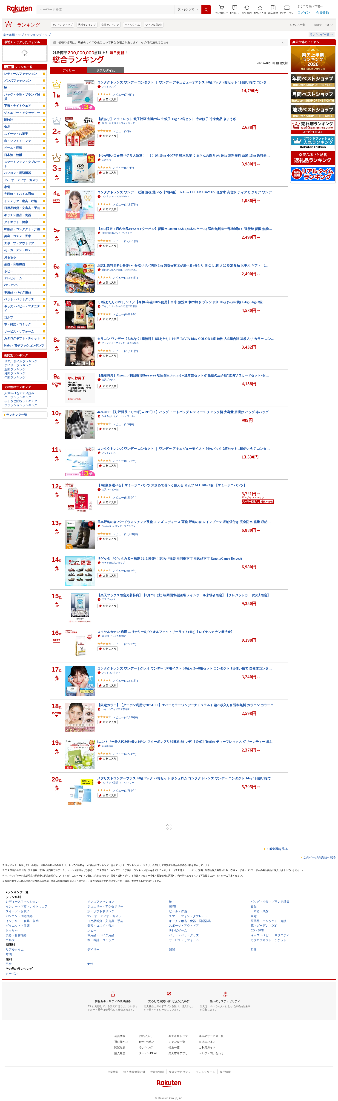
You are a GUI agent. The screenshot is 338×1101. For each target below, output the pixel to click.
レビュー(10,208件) (125, 534)
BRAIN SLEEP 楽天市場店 (115, 1002)
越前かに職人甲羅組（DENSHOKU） (121, 269)
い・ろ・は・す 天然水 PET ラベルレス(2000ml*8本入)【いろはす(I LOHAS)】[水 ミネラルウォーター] (172, 961)
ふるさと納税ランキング (20, 409)
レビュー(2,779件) (124, 644)
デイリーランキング (17, 373)
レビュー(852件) (123, 937)
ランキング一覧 (16, 423)
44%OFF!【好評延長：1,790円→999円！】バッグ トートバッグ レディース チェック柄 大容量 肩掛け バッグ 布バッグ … (185, 412)
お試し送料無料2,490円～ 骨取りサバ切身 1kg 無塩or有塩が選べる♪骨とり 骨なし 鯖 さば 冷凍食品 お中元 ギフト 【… (182, 265)
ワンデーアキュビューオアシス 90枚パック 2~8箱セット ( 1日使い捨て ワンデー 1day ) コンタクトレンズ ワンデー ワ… (183, 1071)
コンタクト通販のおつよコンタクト (120, 1039)
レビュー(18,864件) (125, 277)
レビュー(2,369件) (124, 864)
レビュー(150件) (123, 424)
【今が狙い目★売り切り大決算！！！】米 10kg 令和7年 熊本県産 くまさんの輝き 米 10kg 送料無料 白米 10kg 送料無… (183, 155)
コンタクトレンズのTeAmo (115, 196)
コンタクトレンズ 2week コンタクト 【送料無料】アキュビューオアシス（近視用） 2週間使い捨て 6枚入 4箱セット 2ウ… (185, 925)
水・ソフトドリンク (17, 149)
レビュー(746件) (123, 94)
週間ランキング (14, 377)
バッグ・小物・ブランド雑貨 (22, 104)
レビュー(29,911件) (125, 351)
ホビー (8, 279)
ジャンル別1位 (153, 24)
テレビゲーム (13, 286)
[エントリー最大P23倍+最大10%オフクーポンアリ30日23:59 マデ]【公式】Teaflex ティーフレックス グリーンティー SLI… (186, 741)
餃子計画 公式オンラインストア (118, 123)
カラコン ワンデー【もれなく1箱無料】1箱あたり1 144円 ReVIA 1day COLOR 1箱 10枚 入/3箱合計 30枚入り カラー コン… (185, 339)
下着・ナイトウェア (17, 113)
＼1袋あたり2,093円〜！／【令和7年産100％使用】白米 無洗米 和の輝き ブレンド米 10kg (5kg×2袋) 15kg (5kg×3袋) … (182, 302)
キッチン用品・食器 (17, 223)
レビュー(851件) (123, 900)
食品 (7, 135)
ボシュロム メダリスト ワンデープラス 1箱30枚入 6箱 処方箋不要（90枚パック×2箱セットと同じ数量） (175, 1034)
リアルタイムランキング (20, 369)
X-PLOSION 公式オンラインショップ (121, 855)
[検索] (206, 9)
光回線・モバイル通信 (19, 202)
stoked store (107, 746)
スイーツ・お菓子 (16, 142)
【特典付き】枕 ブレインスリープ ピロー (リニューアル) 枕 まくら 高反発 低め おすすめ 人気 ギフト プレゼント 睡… (182, 998)
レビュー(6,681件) (124, 314)
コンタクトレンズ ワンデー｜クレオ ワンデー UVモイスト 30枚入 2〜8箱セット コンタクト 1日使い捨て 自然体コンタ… (184, 668)
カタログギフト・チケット (22, 346)
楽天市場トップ (13, 35)
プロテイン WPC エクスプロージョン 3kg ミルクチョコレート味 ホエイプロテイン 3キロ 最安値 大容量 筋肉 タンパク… (184, 851)
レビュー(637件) (123, 168)
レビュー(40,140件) (125, 717)
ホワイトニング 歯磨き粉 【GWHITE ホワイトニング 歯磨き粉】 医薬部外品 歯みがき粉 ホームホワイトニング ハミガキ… (186, 815)
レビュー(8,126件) (124, 461)
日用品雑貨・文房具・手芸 (22, 216)
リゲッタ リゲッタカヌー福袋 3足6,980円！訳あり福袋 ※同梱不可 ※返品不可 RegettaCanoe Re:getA (169, 558)
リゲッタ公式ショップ (113, 562)
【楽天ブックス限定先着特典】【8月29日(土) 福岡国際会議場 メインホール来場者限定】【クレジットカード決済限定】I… (186, 595)
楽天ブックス (109, 379)
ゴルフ (8, 325)
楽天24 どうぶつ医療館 (114, 636)
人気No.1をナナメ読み (19, 401)
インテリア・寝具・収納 (20, 209)
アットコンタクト (111, 672)
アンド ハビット (110, 819)
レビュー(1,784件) (124, 790)
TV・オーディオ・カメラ (21, 61)
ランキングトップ (62, 24)
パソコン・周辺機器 (17, 181)
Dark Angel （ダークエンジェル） (119, 416)
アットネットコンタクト (114, 892)
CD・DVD (10, 293)
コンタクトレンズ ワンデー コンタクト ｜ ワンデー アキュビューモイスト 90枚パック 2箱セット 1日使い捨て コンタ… (183, 448)
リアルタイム (132, 24)
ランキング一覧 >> (321, 34)
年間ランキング (14, 385)
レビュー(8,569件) (124, 497)
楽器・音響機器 (14, 53)
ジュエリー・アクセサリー (22, 121)
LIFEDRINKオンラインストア (117, 233)
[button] (235, 10)
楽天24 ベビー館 (110, 489)
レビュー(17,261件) (125, 241)
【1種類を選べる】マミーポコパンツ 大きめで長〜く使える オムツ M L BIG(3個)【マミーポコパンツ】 (172, 485)
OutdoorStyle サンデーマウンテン (119, 526)
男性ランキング (87, 24)
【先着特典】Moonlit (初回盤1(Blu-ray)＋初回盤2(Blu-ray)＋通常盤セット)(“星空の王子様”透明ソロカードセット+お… (183, 375)
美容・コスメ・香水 (17, 244)
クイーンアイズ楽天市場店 (115, 709)
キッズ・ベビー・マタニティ (22, 316)
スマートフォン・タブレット (22, 172)
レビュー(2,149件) (124, 1010)
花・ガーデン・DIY (17, 258)
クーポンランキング (17, 405)
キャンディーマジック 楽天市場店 (120, 343)
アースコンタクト (111, 1075)
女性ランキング (110, 24)
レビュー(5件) (121, 131)
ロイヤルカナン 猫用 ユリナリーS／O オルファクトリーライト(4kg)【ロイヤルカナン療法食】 (165, 632)
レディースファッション (20, 81)
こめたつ (106, 160)
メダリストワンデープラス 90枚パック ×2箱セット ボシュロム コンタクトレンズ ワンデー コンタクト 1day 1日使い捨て (184, 778)
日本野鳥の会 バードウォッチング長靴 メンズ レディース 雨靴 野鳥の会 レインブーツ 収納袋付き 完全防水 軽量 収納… (184, 522)
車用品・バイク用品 (17, 300)
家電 (7, 195)
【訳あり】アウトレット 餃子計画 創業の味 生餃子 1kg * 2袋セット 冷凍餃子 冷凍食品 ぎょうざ (166, 119)
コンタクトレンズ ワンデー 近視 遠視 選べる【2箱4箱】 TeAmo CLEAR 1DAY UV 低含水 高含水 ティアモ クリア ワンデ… (186, 192)
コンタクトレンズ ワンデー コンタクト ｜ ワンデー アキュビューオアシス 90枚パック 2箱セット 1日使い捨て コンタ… (183, 82)
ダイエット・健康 (16, 230)
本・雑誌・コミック (17, 57)
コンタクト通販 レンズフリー (118, 782)
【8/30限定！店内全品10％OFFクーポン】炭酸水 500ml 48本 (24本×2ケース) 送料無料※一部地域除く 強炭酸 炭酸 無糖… (184, 229)
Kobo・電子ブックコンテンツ (24, 353)
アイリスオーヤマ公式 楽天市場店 (119, 306)
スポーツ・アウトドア (19, 251)
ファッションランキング (20, 413)
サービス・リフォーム (19, 339)
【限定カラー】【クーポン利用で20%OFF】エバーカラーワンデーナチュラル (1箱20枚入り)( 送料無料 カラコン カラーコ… (187, 705)
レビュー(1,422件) (124, 1083)
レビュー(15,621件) (125, 1047)
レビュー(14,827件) (125, 204)
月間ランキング (14, 381)
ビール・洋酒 (13, 156)
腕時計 (8, 127)
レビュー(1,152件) (124, 973)
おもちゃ (10, 265)
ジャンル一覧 (297, 24)
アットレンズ (109, 86)
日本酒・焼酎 (13, 163)
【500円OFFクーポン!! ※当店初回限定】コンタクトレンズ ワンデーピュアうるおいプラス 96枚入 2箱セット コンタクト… (186, 888)
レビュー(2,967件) (124, 571)
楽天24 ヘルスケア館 (112, 965)
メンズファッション (17, 49)
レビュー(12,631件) (125, 680)
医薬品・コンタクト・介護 (22, 237)
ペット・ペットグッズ (19, 65)
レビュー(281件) (123, 827)
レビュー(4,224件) (124, 754)
